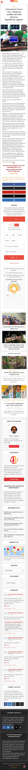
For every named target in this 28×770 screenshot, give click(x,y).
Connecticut (6, 177)
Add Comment (12, 376)
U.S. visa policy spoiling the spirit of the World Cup (14, 404)
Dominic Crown (21, 376)
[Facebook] (6, 704)
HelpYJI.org (14, 173)
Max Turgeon (19, 22)
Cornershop (16, 765)
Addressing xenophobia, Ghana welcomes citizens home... (13, 524)
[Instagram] (18, 704)
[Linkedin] (10, 704)
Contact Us (14, 767)
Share (14, 608)
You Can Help (14, 479)
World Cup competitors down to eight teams (14, 373)
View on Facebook (8, 608)
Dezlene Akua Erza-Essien (10, 531)
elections (12, 177)
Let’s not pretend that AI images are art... (13, 529)
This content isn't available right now (14, 622)
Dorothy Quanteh (9, 537)
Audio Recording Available (9, 399)
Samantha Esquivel (19, 408)
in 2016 (19, 214)
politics (11, 179)
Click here (14, 558)
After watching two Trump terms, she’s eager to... (14, 535)
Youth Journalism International (15, 594)
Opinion (14, 6)
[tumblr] (14, 704)
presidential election (20, 179)
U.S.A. (11, 180)
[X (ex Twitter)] (22, 704)
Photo (8, 606)
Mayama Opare (8, 526)
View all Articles (14, 446)
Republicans (6, 180)
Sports (15, 370)
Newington (5, 179)
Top (19, 370)
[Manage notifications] (24, 766)
